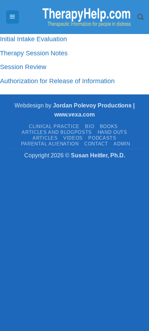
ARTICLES (45, 138)
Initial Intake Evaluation (33, 39)
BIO (89, 126)
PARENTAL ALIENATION (50, 144)
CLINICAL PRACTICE (54, 126)
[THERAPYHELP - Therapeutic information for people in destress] (78, 17)
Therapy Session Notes (34, 53)
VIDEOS (73, 138)
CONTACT (96, 144)
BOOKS (109, 126)
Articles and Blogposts (57, 132)
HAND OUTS (112, 132)
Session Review (23, 67)
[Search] (140, 17)
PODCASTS (102, 138)
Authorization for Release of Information (57, 81)
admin (122, 144)
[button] (12, 17)
